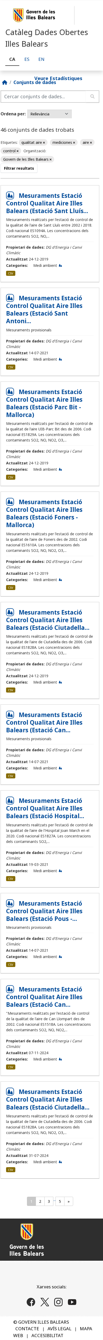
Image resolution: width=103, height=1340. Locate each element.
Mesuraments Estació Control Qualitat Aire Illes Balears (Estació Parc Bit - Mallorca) (44, 403)
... (54, 1199)
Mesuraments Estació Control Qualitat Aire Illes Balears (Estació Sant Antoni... (44, 309)
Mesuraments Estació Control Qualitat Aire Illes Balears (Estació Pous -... (44, 911)
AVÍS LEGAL (59, 1329)
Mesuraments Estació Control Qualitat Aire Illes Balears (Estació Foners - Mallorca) (44, 513)
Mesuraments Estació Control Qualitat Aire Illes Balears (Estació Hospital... (45, 808)
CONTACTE (27, 1329)
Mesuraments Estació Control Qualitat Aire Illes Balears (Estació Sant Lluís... (47, 203)
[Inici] (4, 82)
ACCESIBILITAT (47, 1335)
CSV (10, 273)
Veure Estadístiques (58, 78)
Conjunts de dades (34, 82)
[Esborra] (44, 143)
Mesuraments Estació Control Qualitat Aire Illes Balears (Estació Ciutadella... (48, 620)
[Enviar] (92, 96)
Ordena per (13, 114)
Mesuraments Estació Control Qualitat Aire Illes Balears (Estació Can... (44, 722)
